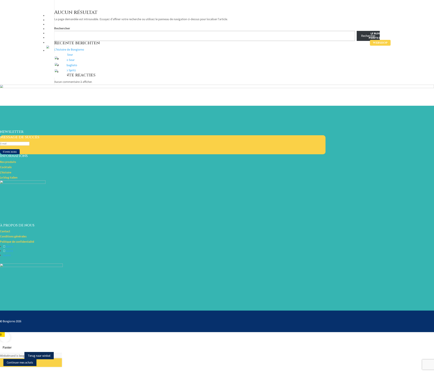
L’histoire (384, 29)
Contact (5, 231)
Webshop (380, 43)
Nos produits (381, 20)
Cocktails (384, 24)
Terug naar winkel (39, 356)
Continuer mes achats (20, 362)
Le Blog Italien (381, 33)
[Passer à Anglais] (56, 65)
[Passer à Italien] (56, 71)
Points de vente (380, 37)
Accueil (385, 15)
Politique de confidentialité (17, 242)
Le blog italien (8, 177)
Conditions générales (13, 236)
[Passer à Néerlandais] (56, 58)
